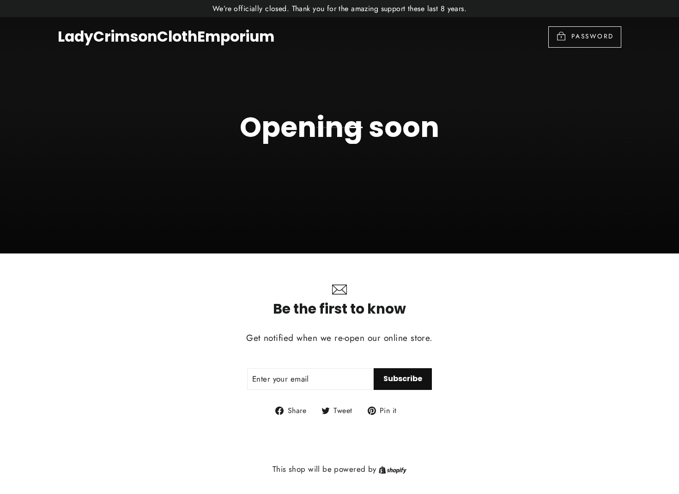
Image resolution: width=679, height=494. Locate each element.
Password (592, 36)
